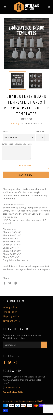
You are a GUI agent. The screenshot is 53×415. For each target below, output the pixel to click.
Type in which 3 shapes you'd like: (17, 144)
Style (5, 131)
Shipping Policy (11, 316)
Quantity (40, 131)
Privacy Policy (10, 307)
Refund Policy (10, 311)
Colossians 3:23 (12, 387)
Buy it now (25, 175)
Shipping (15, 123)
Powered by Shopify (35, 401)
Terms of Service (11, 320)
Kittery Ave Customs (17, 401)
